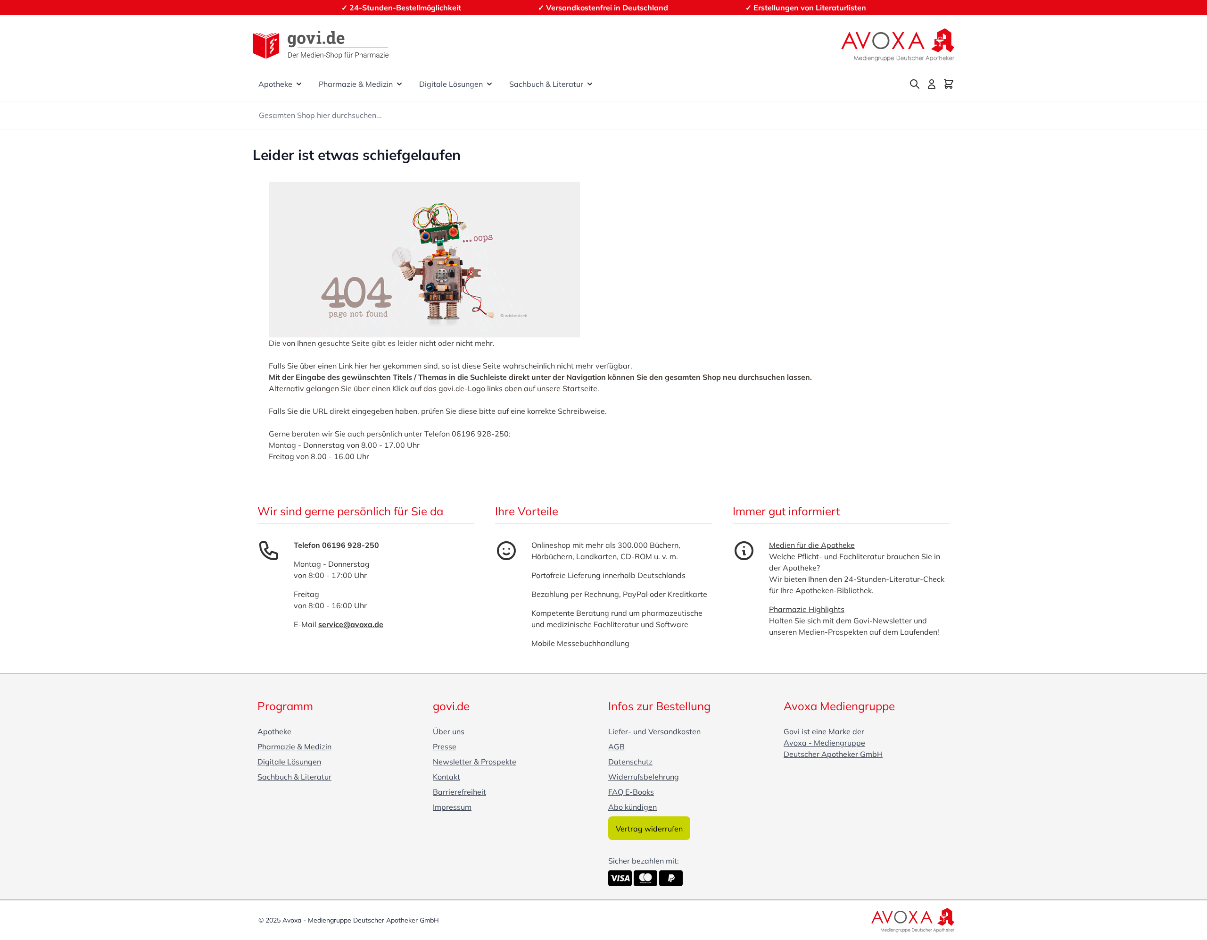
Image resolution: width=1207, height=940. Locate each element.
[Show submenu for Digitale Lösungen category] (489, 84)
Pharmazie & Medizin (356, 84)
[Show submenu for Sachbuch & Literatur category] (590, 84)
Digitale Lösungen (451, 84)
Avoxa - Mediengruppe (824, 742)
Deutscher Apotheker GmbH (833, 754)
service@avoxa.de (350, 624)
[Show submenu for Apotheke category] (299, 84)
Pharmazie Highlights (806, 609)
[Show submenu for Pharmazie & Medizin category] (399, 84)
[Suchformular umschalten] (914, 84)
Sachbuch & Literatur (546, 84)
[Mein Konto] (931, 84)
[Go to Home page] (321, 45)
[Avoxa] (897, 44)
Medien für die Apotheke (812, 545)
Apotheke (275, 84)
